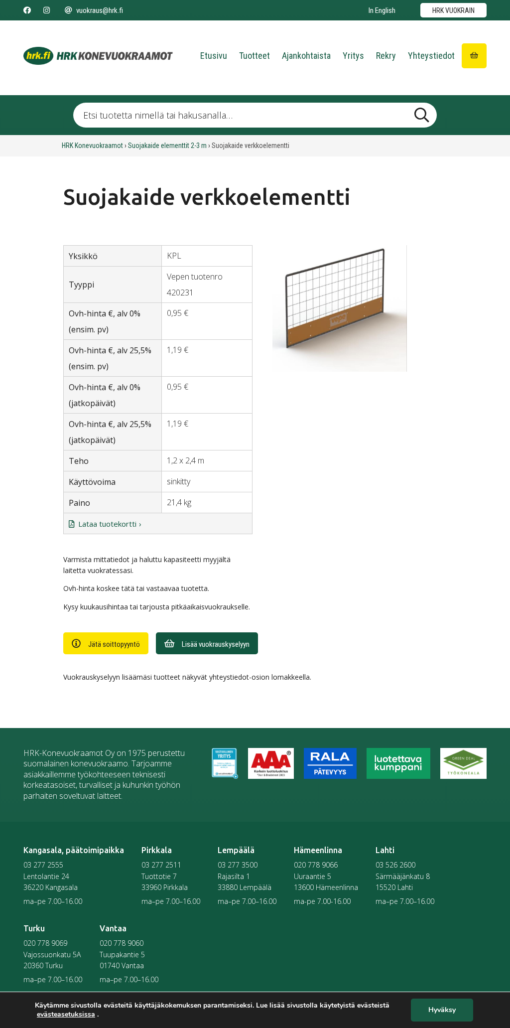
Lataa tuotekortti (107, 524)
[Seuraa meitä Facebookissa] (27, 10)
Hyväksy (442, 1010)
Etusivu (213, 55)
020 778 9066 (316, 865)
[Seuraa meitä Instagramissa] (46, 10)
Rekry (386, 55)
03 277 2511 (161, 865)
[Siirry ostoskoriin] (474, 55)
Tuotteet (254, 55)
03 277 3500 (237, 865)
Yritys (353, 55)
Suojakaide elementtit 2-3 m (167, 145)
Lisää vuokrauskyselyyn (216, 644)
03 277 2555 (43, 865)
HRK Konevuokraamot (92, 145)
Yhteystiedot (431, 55)
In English (382, 10)
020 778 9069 (45, 943)
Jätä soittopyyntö (114, 644)
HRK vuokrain (453, 10)
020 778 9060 (121, 943)
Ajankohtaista (306, 55)
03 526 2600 (395, 865)
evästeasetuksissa (66, 1014)
